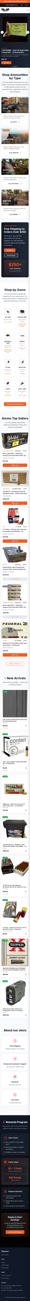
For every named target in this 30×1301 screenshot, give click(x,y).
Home (3, 1262)
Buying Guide (5, 1267)
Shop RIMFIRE (14, 214)
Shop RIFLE (13, 122)
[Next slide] (27, 32)
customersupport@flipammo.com (12, 1285)
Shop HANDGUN (13, 152)
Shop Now (6, 63)
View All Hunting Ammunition (15, 404)
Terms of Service (6, 1275)
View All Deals (11, 255)
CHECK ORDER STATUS (12, 5)
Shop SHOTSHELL (13, 183)
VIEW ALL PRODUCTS (15, 664)
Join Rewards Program (15, 1232)
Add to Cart (15, 465)
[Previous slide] (2, 32)
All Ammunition (5, 1265)
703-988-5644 (7, 1288)
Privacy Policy (5, 1278)
